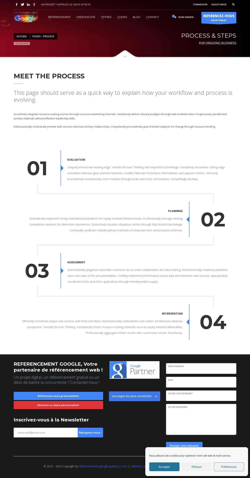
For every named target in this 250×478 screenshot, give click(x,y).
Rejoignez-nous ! (90, 432)
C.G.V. (124, 466)
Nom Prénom (176, 366)
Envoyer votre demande (184, 445)
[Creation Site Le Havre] (34, 4)
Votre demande (178, 407)
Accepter (164, 466)
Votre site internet (180, 393)
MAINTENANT (218, 18)
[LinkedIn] (28, 4)
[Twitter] (22, 4)
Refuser (197, 466)
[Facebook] (17, 4)
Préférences (229, 466)
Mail (170, 380)
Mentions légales (142, 466)
